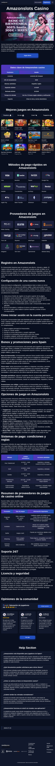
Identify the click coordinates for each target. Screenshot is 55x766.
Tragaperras (46, 115)
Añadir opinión (45, 606)
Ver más (27, 637)
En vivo (20, 115)
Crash (33, 115)
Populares (6, 115)
